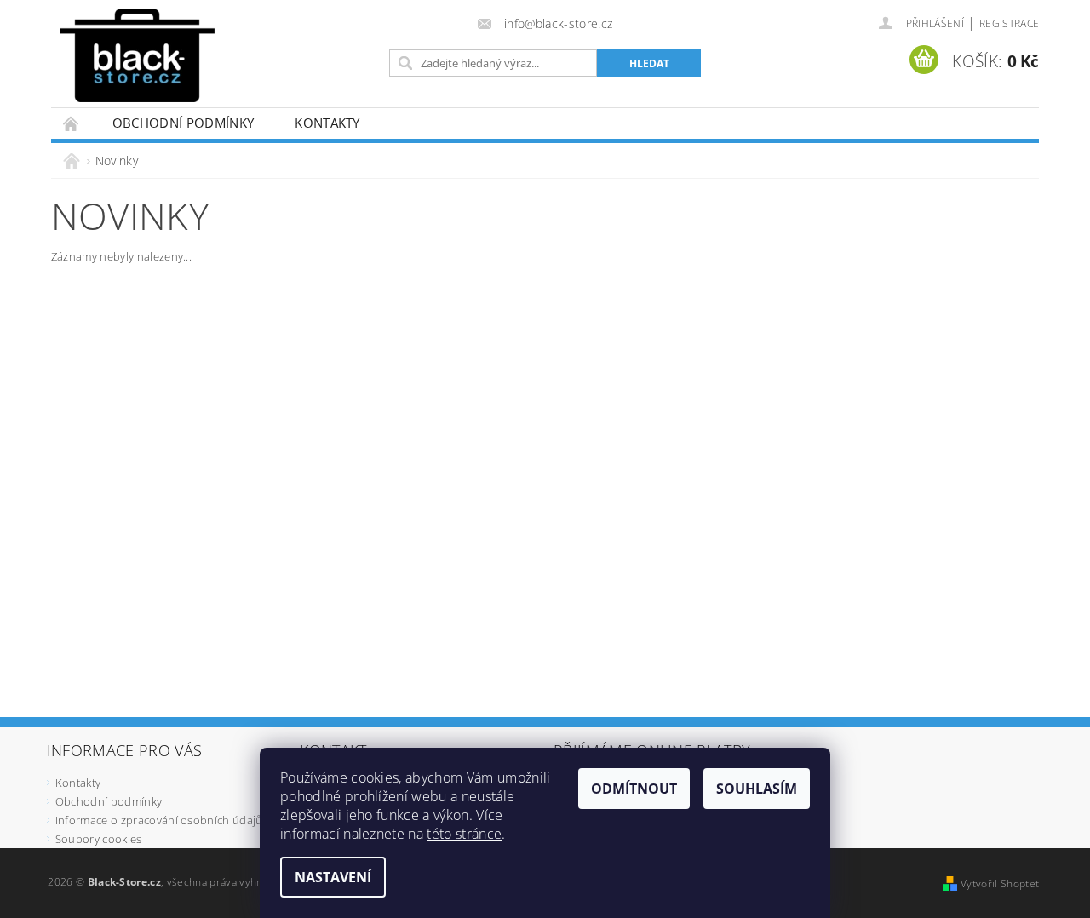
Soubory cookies (98, 838)
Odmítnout (634, 788)
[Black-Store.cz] (137, 55)
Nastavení (333, 877)
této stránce (464, 833)
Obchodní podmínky (183, 122)
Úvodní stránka (71, 123)
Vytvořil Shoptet (1000, 883)
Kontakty (327, 122)
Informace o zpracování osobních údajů (159, 820)
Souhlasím (756, 788)
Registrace (1009, 23)
